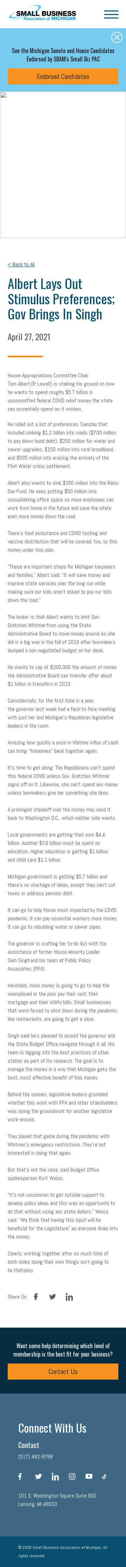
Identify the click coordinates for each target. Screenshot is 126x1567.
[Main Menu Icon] (111, 14)
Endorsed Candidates (63, 76)
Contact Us (63, 1371)
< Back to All (21, 264)
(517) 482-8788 (35, 1456)
